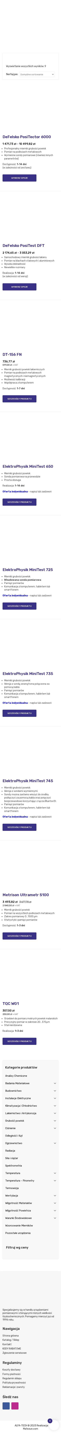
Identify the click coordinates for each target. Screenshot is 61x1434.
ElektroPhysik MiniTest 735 (28, 673)
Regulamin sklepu (12, 1378)
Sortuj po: (12, 74)
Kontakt (7, 1344)
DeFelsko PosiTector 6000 (27, 137)
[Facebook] (6, 1405)
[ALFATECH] (30, 18)
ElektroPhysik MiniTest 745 (28, 781)
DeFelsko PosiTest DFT (24, 245)
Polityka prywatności (14, 1382)
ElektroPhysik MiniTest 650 (28, 466)
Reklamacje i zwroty (14, 1387)
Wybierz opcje (19, 178)
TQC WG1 (11, 1003)
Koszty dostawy (12, 1369)
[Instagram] (14, 1405)
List (12, 58)
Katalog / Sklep (11, 1340)
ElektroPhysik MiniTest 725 (28, 569)
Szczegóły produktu (19, 399)
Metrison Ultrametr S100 (26, 895)
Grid (7, 58)
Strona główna (11, 1335)
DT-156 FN (12, 354)
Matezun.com (30, 1428)
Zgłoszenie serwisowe (15, 1352)
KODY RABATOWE (12, 1348)
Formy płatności (12, 1374)
